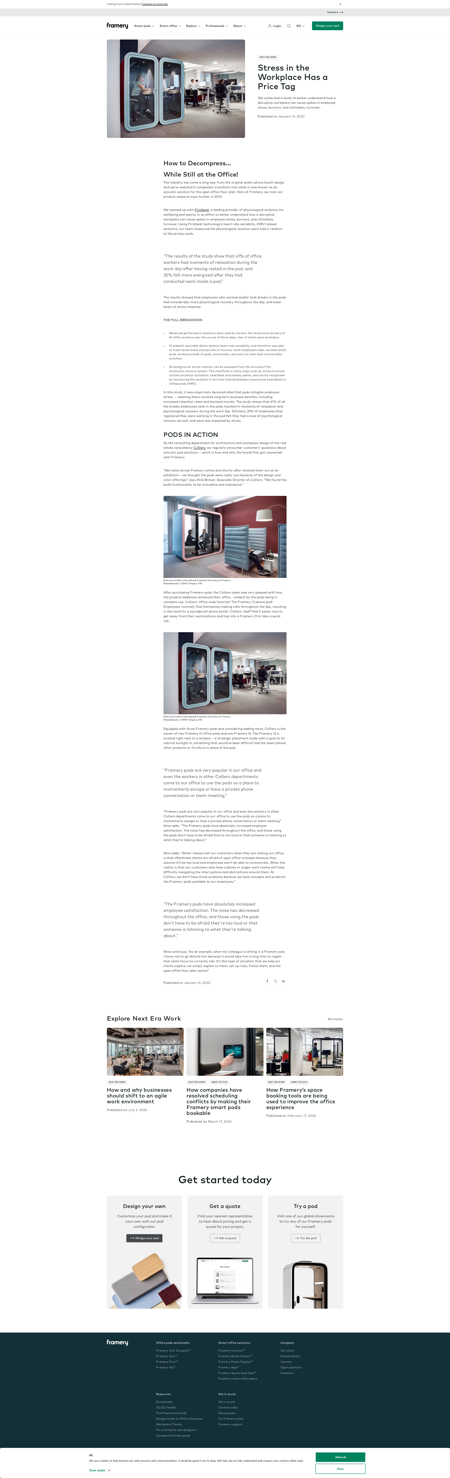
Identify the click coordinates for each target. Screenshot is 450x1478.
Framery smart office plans (237, 1379)
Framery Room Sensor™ (235, 1356)
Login (277, 26)
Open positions (291, 1367)
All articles (335, 1019)
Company (287, 1343)
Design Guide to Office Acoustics (179, 1419)
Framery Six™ (165, 1367)
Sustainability (290, 1356)
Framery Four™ (167, 1362)
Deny (340, 1468)
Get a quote (227, 1238)
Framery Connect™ (231, 1350)
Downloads (164, 1402)
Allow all (340, 1457)
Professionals (215, 26)
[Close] (340, 4)
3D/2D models (166, 1407)
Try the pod (308, 1238)
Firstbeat (202, 210)
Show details (97, 1470)
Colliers (199, 448)
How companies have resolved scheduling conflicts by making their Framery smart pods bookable (219, 1102)
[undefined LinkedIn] (283, 981)
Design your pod (327, 26)
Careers (286, 1362)
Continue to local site (155, 4)
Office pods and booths (173, 1343)
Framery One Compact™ (173, 1350)
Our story (287, 1350)
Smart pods (142, 26)
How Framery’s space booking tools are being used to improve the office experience (300, 1099)
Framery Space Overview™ (237, 1373)
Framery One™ (166, 1356)
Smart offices (219, 1082)
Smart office (168, 26)
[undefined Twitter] (275, 981)
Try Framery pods (230, 1419)
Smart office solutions (234, 1343)
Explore (191, 26)
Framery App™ (228, 1367)
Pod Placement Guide (171, 1413)
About (237, 26)
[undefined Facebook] (267, 981)
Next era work (268, 57)
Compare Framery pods (173, 1435)
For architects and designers (176, 1430)
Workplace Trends (169, 1424)
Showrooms (227, 1413)
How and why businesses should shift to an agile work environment (139, 1096)
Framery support (230, 1424)
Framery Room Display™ (235, 1362)
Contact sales (228, 1407)
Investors (332, 12)
